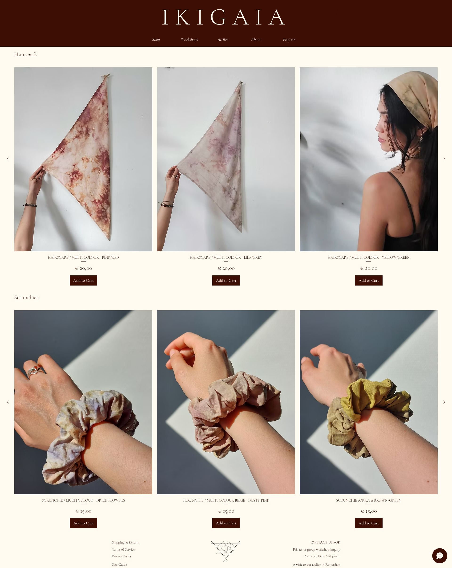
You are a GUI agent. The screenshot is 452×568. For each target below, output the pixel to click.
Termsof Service (123, 549)
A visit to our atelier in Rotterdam (316, 564)
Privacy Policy (122, 556)
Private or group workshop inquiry (316, 549)
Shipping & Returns (126, 542)
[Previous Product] (7, 159)
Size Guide (119, 564)
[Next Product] (444, 159)
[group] (226, 176)
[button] (338, 11)
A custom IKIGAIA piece (322, 556)
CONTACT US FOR (325, 542)
